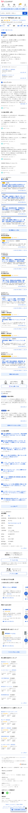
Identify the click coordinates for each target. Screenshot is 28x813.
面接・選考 (20, 25)
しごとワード (10, 786)
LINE (10, 792)
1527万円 (14, 682)
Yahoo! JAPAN (19, 804)
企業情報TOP (16, 767)
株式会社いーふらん (10, 633)
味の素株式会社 (5, 273)
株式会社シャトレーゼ (7, 354)
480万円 (13, 732)
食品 (9, 515)
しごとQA (8, 6)
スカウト (19, 6)
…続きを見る (8, 593)
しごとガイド (4, 786)
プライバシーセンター (17, 806)
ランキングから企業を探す (7, 780)
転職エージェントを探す (18, 780)
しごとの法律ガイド (15, 785)
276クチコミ (16, 20)
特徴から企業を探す (11, 779)
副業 (8, 410)
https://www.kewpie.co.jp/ (13, 523)
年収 (9, 25)
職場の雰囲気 (10, 396)
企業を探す (3, 6)
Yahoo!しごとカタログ (7, 767)
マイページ (25, 6)
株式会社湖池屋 (5, 235)
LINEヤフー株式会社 (6, 798)
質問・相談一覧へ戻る (7, 30)
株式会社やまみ (5, 294)
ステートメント (5, 808)
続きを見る (23, 406)
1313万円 (14, 699)
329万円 (13, 740)
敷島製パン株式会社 (6, 333)
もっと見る (23, 548)
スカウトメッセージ (5, 774)
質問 (14, 25)
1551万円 (14, 674)
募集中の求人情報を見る (9, 597)
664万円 (13, 748)
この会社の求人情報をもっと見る (19, 250)
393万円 (13, 724)
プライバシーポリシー (7, 806)
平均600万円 (23, 20)
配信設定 (23, 774)
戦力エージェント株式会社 (10, 587)
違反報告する (24, 62)
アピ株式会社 (4, 254)
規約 (24, 806)
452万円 (13, 716)
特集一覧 (14, 6)
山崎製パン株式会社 (6, 312)
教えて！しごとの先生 (6, 785)
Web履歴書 (18, 774)
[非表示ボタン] (26, 808)
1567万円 (14, 666)
